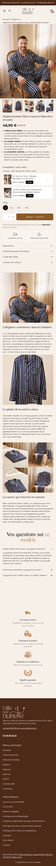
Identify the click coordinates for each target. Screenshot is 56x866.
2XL (19, 207)
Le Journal (8, 806)
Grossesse (7, 788)
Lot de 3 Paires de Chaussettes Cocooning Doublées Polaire (27, 190)
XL (12, 207)
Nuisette (7, 750)
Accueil (6, 19)
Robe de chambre (11, 760)
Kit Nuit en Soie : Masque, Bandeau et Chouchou (25, 177)
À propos (7, 835)
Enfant (6, 779)
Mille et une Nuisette (31, 862)
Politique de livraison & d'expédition (19, 830)
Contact (6, 845)
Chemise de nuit (10, 755)
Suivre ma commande (13, 802)
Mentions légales (11, 811)
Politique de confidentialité (15, 816)
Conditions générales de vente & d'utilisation (24, 821)
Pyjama (15, 19)
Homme (7, 774)
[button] (7, 106)
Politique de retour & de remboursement (22, 826)
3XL (26, 207)
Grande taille (9, 784)
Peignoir (7, 769)
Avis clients (8, 840)
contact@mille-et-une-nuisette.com (20, 728)
